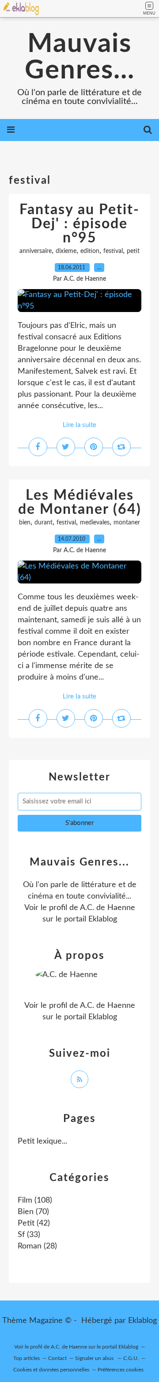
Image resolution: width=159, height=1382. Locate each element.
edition (89, 251)
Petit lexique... (42, 1141)
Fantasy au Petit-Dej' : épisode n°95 (79, 224)
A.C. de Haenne (107, 908)
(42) (34, 1223)
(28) (37, 1246)
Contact (57, 1358)
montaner (127, 523)
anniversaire (35, 251)
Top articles (26, 1358)
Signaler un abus (95, 1358)
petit (133, 251)
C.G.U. (131, 1358)
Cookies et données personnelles (51, 1369)
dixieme (66, 251)
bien (24, 523)
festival (113, 251)
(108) (35, 1200)
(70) (33, 1212)
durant (43, 523)
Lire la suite (79, 425)
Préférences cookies (121, 1369)
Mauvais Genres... (80, 57)
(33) (29, 1235)
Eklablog (142, 1321)
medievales (95, 523)
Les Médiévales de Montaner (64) (79, 502)
